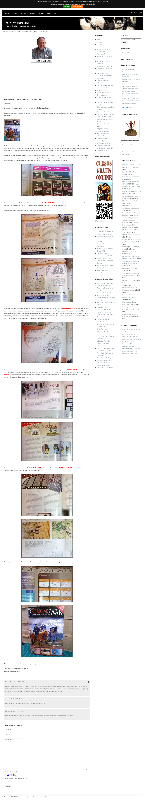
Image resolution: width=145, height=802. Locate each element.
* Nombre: (8, 729)
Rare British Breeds (103, 268)
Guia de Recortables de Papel (131, 101)
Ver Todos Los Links (128, 152)
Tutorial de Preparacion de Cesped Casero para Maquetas (130, 220)
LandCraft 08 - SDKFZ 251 (105, 365)
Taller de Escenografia (104, 83)
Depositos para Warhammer (130, 177)
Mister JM (44, 797)
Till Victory (100, 346)
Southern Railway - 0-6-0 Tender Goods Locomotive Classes (105, 260)
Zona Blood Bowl (102, 150)
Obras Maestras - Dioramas (105, 114)
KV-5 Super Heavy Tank (129, 201)
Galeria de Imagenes (128, 69)
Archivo (32, 13)
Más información (77, 6)
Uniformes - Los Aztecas (130, 268)
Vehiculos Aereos (102, 136)
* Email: (7, 734)
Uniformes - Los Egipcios (130, 283)
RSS (48, 13)
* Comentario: (9, 739)
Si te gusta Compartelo (129, 86)
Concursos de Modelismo (104, 66)
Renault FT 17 (126, 280)
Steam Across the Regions (105, 358)
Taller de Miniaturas (103, 80)
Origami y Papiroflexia (103, 145)
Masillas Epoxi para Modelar (131, 186)
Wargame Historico (102, 129)
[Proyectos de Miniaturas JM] (41, 62)
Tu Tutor (99, 44)
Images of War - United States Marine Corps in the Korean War (105, 314)
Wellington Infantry (102, 253)
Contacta (41, 13)
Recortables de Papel (103, 143)
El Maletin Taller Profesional (131, 234)
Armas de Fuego (102, 90)
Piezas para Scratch (103, 73)
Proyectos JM (101, 54)
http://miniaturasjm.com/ (24, 797)
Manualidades (101, 78)
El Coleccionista (102, 95)
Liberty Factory (101, 307)
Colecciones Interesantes (104, 68)
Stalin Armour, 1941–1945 (105, 256)
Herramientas (101, 71)
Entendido (67, 6)
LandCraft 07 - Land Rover (105, 367)
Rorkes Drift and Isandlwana (105, 265)
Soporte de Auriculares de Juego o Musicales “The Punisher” (105, 239)
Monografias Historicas (104, 100)
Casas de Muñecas (103, 92)
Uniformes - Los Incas (129, 251)
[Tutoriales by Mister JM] (104, 201)
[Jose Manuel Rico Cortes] (100, 221)
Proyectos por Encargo (129, 103)
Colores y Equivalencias (104, 76)
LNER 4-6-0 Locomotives (104, 310)
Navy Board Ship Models (130, 172)
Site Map (23, 13)
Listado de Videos (127, 72)
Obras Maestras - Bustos (104, 117)
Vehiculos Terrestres (103, 133)
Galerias (14, 13)
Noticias (99, 42)
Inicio (7, 13)
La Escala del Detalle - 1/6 (105, 148)
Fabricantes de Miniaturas (105, 85)
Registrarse (125, 154)
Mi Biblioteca (11, 31)
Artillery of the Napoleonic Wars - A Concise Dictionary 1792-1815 (105, 336)
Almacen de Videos (103, 88)
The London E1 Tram (103, 351)
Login (55, 13)
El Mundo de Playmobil (104, 97)
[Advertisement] (46, 77)
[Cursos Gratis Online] (104, 181)
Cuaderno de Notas (103, 47)
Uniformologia (101, 141)
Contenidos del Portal (129, 84)
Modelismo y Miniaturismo (130, 145)
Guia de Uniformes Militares (130, 93)
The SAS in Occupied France (106, 348)
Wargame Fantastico (103, 131)
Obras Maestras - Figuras (105, 112)
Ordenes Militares (102, 138)
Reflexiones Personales (104, 49)
